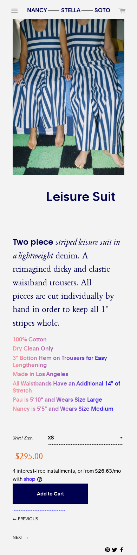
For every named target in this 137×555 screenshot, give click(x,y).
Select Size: (23, 437)
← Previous (25, 518)
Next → (20, 537)
